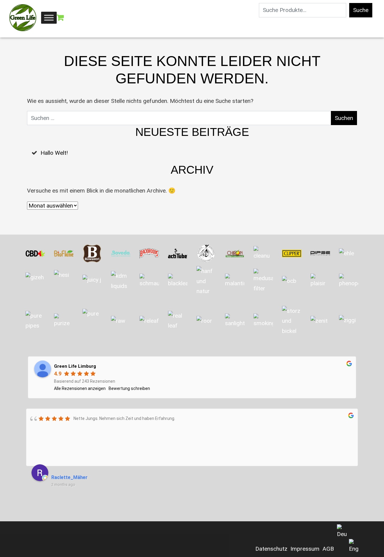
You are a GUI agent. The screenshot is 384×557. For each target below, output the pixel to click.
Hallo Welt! (54, 152)
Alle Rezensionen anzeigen (80, 388)
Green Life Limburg (75, 366)
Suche (360, 10)
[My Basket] (60, 17)
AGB (328, 548)
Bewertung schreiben (129, 388)
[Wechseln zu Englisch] (353, 546)
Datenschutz (271, 548)
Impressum (305, 548)
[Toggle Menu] (49, 17)
